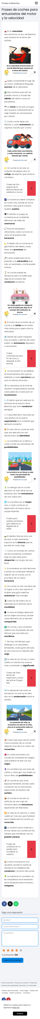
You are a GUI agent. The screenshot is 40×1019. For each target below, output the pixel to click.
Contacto (26, 993)
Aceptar (20, 1013)
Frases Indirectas (11, 3)
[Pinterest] (8, 999)
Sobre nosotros (15, 993)
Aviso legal (24, 990)
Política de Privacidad (10, 990)
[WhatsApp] (16, 903)
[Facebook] (4, 903)
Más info (16, 1007)
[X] (10, 903)
